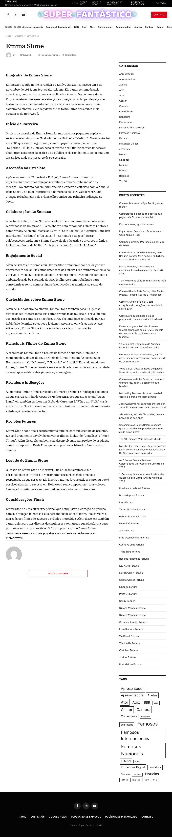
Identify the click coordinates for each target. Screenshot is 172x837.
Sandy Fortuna (127, 600)
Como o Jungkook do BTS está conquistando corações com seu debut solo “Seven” (140, 305)
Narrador (124, 159)
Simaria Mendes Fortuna (132, 615)
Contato (159, 14)
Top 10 (123, 181)
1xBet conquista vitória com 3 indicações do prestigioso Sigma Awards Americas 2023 (141, 478)
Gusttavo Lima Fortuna (131, 544)
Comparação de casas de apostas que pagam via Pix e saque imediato (38, 5)
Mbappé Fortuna (128, 586)
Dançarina (124, 116)
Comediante (126, 111)
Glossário (19, 36)
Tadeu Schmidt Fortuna (132, 509)
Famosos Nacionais (33, 27)
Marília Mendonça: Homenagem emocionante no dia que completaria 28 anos (141, 270)
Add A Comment (58, 573)
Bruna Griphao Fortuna (131, 495)
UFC (155, 780)
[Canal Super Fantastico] (86, 15)
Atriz (92, 27)
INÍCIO (92, 3)
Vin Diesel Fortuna (129, 636)
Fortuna (123, 138)
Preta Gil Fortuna (128, 593)
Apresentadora (123, 27)
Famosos (147, 724)
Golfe (137, 761)
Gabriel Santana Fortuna (132, 516)
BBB (76, 27)
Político (123, 170)
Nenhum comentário (50, 55)
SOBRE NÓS (100, 3)
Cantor (160, 27)
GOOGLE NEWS (111, 3)
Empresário (125, 122)
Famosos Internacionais (58, 27)
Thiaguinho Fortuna (129, 551)
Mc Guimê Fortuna (129, 523)
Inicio (8, 36)
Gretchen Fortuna (128, 650)
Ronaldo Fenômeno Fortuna (134, 558)
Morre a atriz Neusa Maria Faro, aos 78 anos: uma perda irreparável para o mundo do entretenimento (142, 358)
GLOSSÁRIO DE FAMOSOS (125, 3)
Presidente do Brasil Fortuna (134, 488)
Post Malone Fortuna (130, 664)
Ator (84, 27)
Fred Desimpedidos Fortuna (134, 537)
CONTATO (161, 3)
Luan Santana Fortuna (131, 629)
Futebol (126, 761)
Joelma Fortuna (127, 657)
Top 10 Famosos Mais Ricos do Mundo (140, 439)
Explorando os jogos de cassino (136, 224)
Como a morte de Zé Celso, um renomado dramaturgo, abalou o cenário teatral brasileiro (142, 383)
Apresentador (105, 27)
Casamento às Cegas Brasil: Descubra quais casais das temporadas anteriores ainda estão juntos (141, 428)
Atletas (138, 27)
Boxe (156, 703)
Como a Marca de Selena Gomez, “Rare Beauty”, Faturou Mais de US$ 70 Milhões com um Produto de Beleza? (141, 256)
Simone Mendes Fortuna (132, 608)
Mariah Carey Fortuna (131, 572)
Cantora (149, 27)
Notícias (123, 165)
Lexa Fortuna (126, 502)
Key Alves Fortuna (129, 565)
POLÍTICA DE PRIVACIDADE (143, 3)
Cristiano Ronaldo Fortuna (133, 622)
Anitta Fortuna (127, 530)
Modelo (123, 154)
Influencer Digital (128, 143)
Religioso (124, 175)
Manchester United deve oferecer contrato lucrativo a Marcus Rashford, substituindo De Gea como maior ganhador (142, 449)
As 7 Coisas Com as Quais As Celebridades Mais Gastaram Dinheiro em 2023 (141, 464)
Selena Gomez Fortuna (131, 579)
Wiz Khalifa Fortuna (129, 643)
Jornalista (124, 149)
